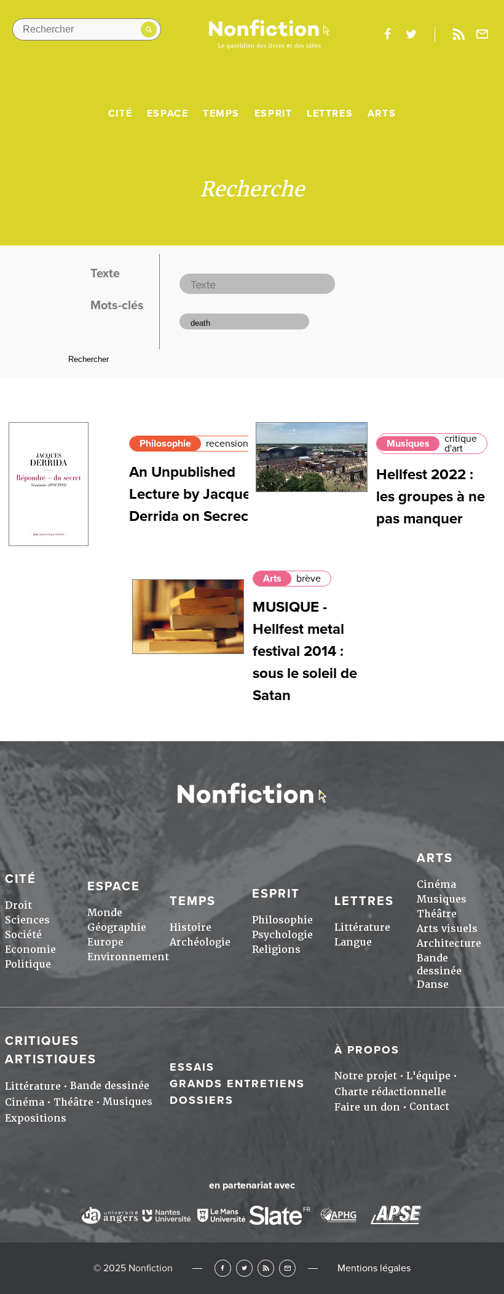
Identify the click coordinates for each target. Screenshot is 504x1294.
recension (227, 443)
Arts (382, 113)
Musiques (408, 443)
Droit (18, 905)
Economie (30, 949)
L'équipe (428, 1075)
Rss (458, 34)
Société (23, 934)
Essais (192, 1067)
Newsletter (482, 34)
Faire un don (367, 1107)
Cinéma (436, 884)
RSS (266, 1268)
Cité (120, 113)
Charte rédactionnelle (390, 1091)
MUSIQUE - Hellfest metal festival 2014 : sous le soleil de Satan (305, 651)
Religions (276, 949)
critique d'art (460, 444)
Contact (429, 1106)
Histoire (190, 927)
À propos (367, 1050)
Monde (104, 912)
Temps (221, 113)
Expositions (35, 1118)
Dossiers (202, 1100)
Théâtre (437, 913)
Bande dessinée (439, 964)
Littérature (362, 927)
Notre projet (365, 1075)
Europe (105, 942)
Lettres (330, 113)
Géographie (116, 927)
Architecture (449, 943)
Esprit (273, 113)
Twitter (244, 1268)
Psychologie (282, 934)
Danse (433, 984)
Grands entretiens (237, 1083)
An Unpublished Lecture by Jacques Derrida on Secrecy (193, 494)
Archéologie (200, 942)
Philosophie (165, 443)
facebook (387, 34)
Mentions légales (374, 1268)
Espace (168, 113)
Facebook (223, 1268)
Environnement (128, 956)
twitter (411, 34)
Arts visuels (447, 928)
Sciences (27, 920)
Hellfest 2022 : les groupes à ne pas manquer (430, 497)
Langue (353, 942)
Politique (28, 964)
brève (308, 578)
